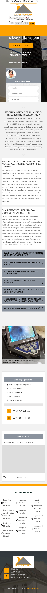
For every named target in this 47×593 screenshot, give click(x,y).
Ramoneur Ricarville (22, 511)
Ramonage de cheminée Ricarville (38, 529)
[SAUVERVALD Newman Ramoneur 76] (23, 10)
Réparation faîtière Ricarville (7, 503)
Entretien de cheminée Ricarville (22, 520)
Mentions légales (33, 588)
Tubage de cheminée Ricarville (22, 530)
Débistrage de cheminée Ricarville (8, 533)
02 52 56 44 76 (14, 1)
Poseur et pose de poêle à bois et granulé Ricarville (8, 514)
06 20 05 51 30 (31, 1)
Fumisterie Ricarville (7, 524)
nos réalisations (21, 46)
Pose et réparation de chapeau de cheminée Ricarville (38, 505)
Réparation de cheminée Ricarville (39, 519)
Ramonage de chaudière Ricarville (23, 503)
